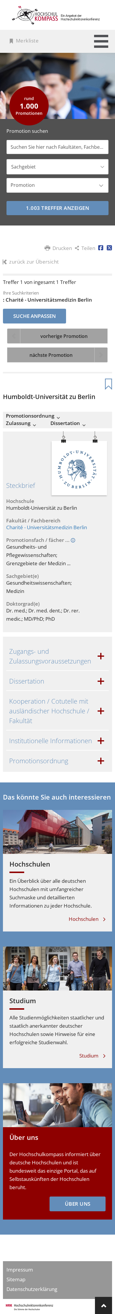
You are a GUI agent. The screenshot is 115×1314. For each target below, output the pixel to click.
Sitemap (15, 1279)
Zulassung (18, 423)
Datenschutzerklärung (31, 1289)
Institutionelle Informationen (50, 740)
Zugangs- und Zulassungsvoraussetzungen (50, 656)
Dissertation (65, 423)
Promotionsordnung (30, 416)
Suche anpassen (34, 316)
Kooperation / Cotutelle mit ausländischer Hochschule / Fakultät (49, 711)
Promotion (23, 185)
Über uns (23, 1137)
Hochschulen (29, 863)
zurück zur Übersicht (34, 262)
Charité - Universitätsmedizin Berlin (46, 527)
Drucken (62, 248)
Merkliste (27, 40)
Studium (22, 1000)
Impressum (19, 1269)
